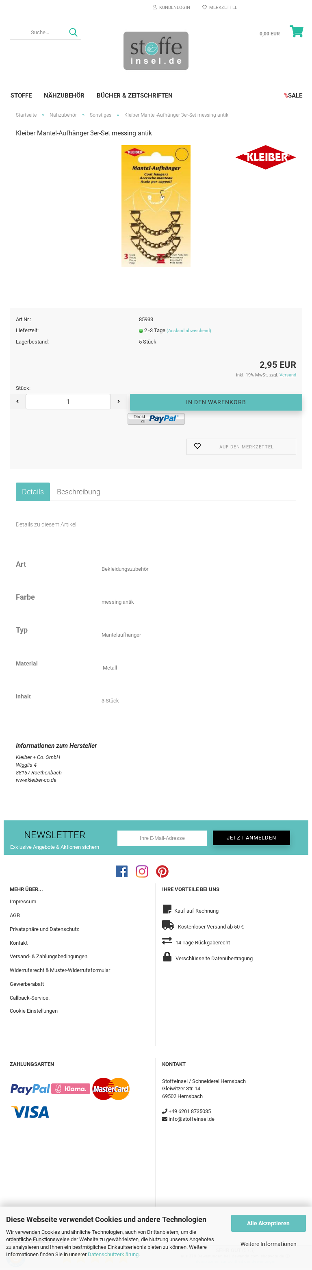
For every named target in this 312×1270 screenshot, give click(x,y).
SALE (293, 95)
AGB (15, 915)
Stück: (23, 388)
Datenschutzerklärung (113, 1254)
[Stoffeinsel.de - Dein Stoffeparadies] (156, 50)
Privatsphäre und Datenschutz (44, 929)
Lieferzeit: (27, 330)
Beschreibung (78, 491)
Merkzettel (222, 7)
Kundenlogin (173, 7)
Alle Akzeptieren (268, 1223)
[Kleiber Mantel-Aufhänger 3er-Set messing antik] (156, 206)
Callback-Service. (30, 998)
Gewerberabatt (27, 984)
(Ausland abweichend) (189, 330)
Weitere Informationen (268, 1244)
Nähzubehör (64, 95)
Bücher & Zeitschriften (135, 95)
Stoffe (21, 95)
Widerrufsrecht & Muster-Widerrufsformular (60, 970)
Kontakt (19, 943)
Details (33, 491)
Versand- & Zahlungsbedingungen (48, 956)
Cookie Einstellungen (34, 1011)
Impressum (23, 901)
